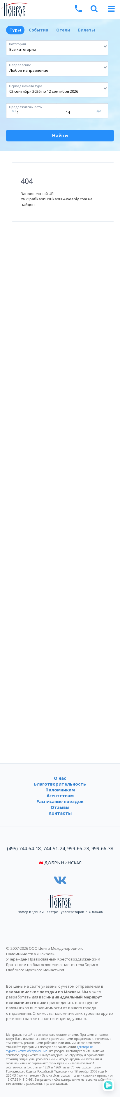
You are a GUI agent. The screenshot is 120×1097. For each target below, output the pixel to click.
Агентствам (60, 795)
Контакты (60, 813)
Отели (63, 30)
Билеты (86, 30)
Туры (15, 30)
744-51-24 (54, 848)
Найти (60, 135)
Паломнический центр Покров (54, 10)
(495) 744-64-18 (24, 848)
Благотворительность (60, 784)
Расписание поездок (60, 801)
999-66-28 (78, 848)
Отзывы (60, 807)
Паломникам (60, 790)
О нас (60, 778)
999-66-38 (102, 848)
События (38, 30)
